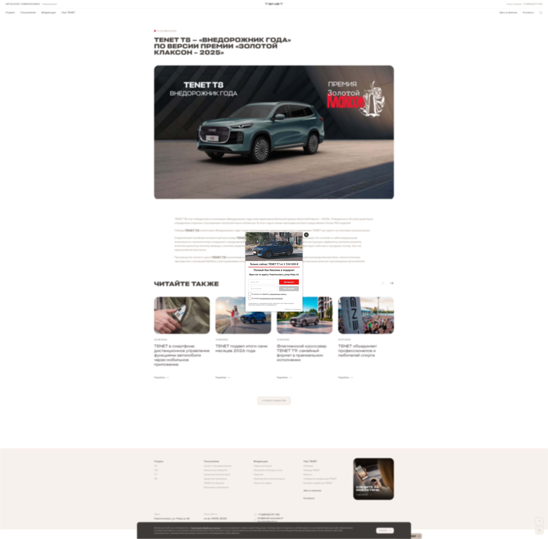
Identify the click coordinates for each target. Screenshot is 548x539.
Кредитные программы (215, 479)
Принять (383, 531)
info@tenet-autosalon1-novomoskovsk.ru (270, 520)
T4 (155, 466)
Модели (10, 12)
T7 (155, 474)
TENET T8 (192, 230)
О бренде (308, 466)
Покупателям (28, 12)
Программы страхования (216, 487)
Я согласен (267, 298)
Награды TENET (312, 470)
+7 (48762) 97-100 (532, 4)
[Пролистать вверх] (539, 521)
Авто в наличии (508, 12)
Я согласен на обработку (269, 294)
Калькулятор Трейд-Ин (215, 470)
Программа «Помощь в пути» (268, 470)
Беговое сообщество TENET (318, 483)
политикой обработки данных (205, 528)
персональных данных (278, 294)
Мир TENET (68, 12)
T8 (155, 479)
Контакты (528, 12)
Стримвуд (297, 309)
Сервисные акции (263, 466)
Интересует (289, 282)
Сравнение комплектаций (217, 474)
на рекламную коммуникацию (271, 298)
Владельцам (49, 12)
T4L (156, 470)
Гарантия (258, 474)
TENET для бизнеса (214, 483)
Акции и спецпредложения (217, 466)
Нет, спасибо (289, 288)
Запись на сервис (263, 483)
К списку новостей (274, 400)
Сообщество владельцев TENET (320, 479)
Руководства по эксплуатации (269, 479)
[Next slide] (391, 283)
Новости (308, 474)
